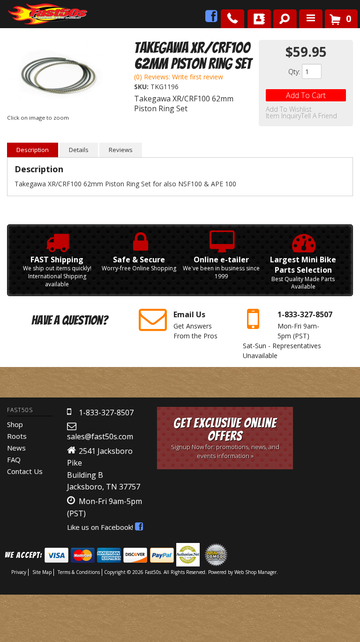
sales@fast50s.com (100, 436)
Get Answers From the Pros (195, 324)
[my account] (259, 18)
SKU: (142, 86)
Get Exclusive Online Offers (225, 437)
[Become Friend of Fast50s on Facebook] (211, 18)
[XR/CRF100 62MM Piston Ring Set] (59, 75)
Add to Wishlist (289, 109)
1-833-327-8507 (106, 412)
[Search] (281, 16)
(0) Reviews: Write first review (178, 76)
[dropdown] (310, 18)
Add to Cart (306, 95)
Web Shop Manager (255, 572)
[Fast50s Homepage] (30, 14)
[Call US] (232, 18)
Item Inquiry (283, 116)
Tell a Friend (319, 116)
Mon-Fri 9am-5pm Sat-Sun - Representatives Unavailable (287, 334)
